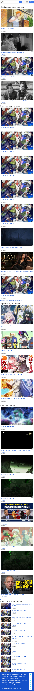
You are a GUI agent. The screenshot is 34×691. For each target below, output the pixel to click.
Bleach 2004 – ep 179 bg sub (7, 28)
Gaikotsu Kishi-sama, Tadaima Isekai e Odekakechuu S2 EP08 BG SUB (16, 325)
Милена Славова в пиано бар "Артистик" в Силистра (22, 605)
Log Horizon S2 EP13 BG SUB (8, 223)
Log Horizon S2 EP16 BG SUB (19, 650)
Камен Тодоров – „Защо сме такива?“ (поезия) (12, 247)
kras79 (3, 273)
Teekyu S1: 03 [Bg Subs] (6, 350)
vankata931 (15, 639)
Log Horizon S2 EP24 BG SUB (19, 623)
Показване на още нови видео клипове (9, 599)
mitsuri (3, 352)
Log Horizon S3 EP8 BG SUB (7, 498)
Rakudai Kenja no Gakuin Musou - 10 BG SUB (11, 374)
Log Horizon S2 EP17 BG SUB (19, 656)
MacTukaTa (4, 249)
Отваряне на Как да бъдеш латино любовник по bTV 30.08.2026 (16, 450)
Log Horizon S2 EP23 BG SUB (19, 630)
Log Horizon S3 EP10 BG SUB (8, 570)
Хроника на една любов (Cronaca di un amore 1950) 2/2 (14, 52)
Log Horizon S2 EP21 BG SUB (19, 663)
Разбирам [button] (30, 681)
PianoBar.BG (15, 607)
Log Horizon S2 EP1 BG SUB (7, 175)
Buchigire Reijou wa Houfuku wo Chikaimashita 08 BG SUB (14, 398)
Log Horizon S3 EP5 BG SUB (7, 474)
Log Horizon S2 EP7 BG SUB (7, 127)
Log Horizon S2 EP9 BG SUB (18, 669)
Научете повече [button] (19, 688)
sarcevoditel (4, 524)
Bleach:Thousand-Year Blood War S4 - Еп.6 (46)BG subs (22, 637)
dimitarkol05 (4, 452)
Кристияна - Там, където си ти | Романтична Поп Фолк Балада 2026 (17, 271)
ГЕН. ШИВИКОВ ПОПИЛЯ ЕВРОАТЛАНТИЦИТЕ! (12, 594)
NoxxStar (3, 78)
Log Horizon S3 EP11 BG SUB (8, 546)
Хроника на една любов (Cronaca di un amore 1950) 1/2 (14, 100)
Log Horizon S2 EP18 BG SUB (8, 199)
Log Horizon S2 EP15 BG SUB (8, 151)
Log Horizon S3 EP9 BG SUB (7, 426)
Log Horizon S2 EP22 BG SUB (19, 610)
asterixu (3, 54)
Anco (3, 30)
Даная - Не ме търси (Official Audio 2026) (21, 617)
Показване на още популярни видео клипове (11, 300)
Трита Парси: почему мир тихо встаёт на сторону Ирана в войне (16, 522)
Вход (31, 1)
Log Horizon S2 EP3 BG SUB (18, 643)
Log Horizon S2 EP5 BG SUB (7, 295)
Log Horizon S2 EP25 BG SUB (8, 76)
